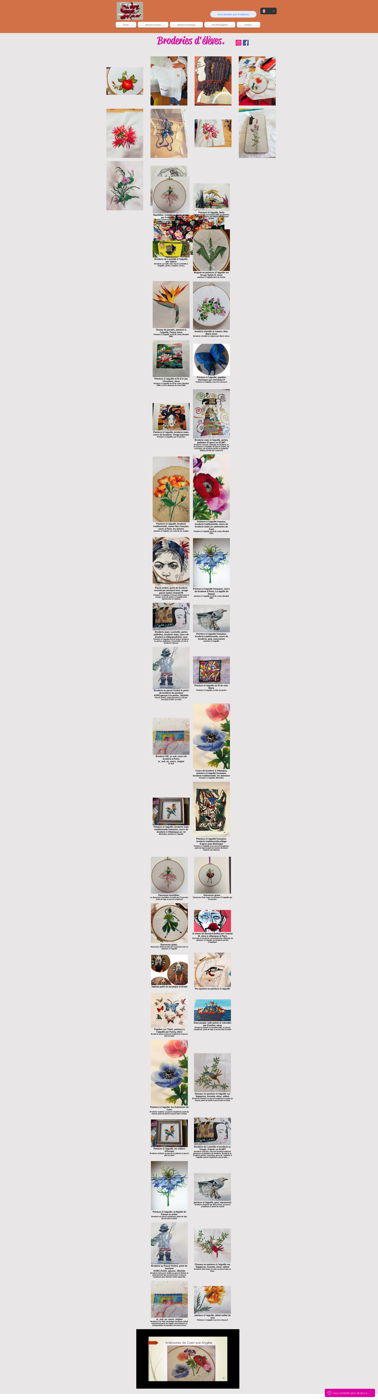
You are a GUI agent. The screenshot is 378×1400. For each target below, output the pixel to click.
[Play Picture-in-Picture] (230, 1385)
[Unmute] (145, 1385)
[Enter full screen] (235, 1385)
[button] (186, 25)
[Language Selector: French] (268, 11)
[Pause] (140, 1385)
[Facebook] (246, 43)
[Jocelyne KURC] (238, 43)
